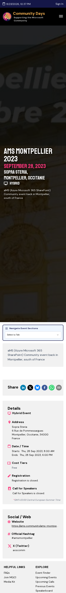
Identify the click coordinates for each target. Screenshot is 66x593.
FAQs (7, 572)
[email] (59, 388)
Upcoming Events (46, 577)
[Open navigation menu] (60, 16)
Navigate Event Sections (23, 328)
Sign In (59, 3)
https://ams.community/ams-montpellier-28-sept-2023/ (35, 526)
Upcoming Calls (45, 581)
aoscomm (19, 550)
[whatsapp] (52, 388)
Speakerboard (44, 590)
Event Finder (43, 572)
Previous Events (45, 586)
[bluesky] (37, 388)
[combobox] (33, 335)
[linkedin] (23, 388)
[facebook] (44, 388)
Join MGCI (10, 577)
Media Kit (9, 581)
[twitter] (30, 388)
